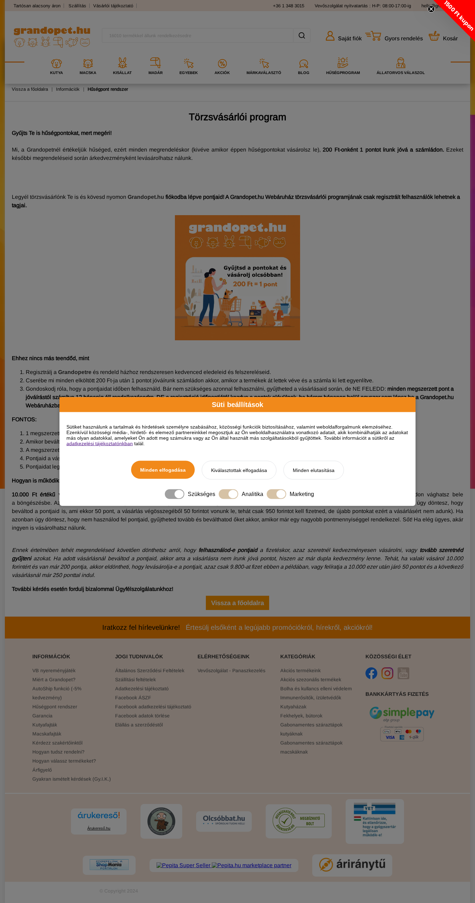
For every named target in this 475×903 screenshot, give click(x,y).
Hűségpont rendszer (108, 89)
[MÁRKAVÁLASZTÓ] (264, 55)
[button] (454, 21)
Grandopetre (74, 372)
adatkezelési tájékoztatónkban (99, 443)
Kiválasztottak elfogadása (239, 470)
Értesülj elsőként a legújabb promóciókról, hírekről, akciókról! (237, 627)
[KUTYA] (56, 55)
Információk (68, 89)
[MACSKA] (88, 55)
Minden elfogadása (163, 470)
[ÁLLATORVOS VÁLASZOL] (400, 55)
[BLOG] (304, 55)
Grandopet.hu (146, 197)
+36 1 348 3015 (288, 5)
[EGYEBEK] (188, 55)
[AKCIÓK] (222, 55)
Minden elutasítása (314, 470)
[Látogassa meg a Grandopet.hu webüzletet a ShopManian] (109, 865)
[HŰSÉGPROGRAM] (343, 55)
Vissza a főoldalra (30, 89)
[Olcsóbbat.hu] (224, 821)
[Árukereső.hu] (99, 818)
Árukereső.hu (98, 828)
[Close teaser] (431, 9)
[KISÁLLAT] (122, 55)
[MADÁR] (155, 55)
